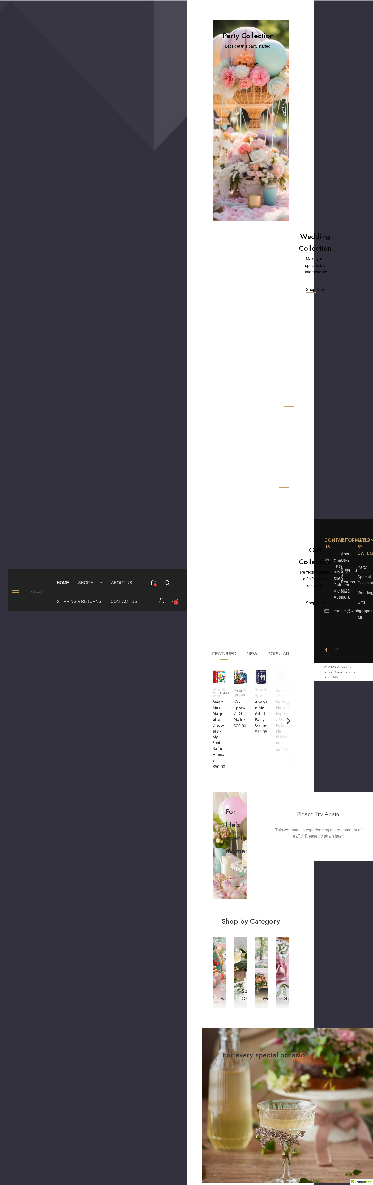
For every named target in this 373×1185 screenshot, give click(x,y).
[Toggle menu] (15, 592)
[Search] (167, 582)
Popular (278, 653)
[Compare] (153, 582)
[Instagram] (336, 649)
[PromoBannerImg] (251, 120)
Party (362, 567)
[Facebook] (326, 650)
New (252, 653)
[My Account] (161, 601)
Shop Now (248, 64)
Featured (224, 653)
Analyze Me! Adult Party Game (261, 713)
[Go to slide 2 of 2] (288, 704)
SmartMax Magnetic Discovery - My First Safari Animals (219, 731)
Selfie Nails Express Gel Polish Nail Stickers (282, 722)
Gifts (361, 602)
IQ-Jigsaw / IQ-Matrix (240, 710)
